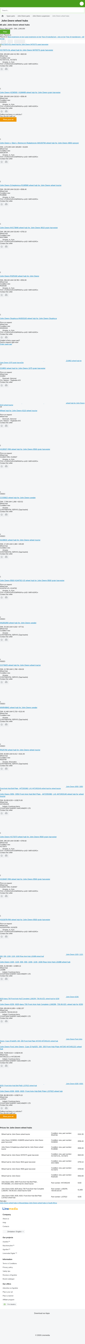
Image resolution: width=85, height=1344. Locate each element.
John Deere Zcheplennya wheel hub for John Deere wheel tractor (22, 1148)
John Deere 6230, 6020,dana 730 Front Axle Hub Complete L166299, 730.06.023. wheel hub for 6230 (41, 1004)
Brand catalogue (8, 1279)
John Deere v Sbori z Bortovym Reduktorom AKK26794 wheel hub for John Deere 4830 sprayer (39, 143)
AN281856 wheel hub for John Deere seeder (18, 623)
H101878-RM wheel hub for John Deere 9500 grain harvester (25, 920)
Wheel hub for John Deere (10, 1176)
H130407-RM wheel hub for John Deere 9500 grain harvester (25, 879)
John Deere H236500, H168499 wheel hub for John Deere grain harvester (30, 92)
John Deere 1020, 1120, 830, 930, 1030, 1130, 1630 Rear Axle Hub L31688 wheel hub (35, 962)
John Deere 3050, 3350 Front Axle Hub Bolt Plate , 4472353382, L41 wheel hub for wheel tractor (19, 1183)
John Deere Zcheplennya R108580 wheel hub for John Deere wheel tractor (30, 185)
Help (4, 1222)
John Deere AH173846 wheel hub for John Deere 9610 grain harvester (29, 228)
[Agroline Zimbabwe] (14, 3)
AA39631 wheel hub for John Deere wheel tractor (20, 540)
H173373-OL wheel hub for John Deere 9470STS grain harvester (26, 50)
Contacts (6, 1226)
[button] (81, 3)
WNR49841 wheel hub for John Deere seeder (18, 708)
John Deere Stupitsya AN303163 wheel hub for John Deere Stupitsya (28, 318)
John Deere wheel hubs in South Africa (43, 1203)
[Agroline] (2, 16)
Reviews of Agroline (10, 1275)
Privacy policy (8, 1267)
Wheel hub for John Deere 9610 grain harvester (18, 1162)
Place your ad (8, 119)
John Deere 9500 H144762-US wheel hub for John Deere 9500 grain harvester (32, 580)
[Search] (82, 10)
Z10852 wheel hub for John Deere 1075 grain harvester (22, 368)
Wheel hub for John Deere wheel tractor (15, 1134)
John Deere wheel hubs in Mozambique (14, 1203)
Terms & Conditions (10, 1263)
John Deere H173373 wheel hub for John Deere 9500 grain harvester (28, 837)
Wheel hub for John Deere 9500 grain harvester (18, 1169)
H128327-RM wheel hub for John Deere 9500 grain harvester (25, 449)
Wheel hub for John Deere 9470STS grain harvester (20, 1155)
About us (6, 1219)
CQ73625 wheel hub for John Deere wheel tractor (20, 665)
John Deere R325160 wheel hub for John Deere (19, 276)
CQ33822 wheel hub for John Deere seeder (18, 498)
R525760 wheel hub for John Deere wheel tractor (20, 750)
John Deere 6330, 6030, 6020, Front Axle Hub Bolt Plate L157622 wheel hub (31, 1091)
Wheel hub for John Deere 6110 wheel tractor (18, 411)
